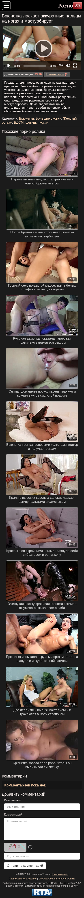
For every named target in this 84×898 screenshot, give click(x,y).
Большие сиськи (48, 118)
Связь (71, 878)
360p (61, 65)
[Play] (42, 48)
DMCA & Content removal (52, 878)
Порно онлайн (60, 874)
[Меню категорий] (6, 5)
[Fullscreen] (75, 65)
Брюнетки (26, 118)
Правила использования (23, 878)
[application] (42, 48)
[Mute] (68, 65)
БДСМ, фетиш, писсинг (32, 122)
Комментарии (55, 74)
